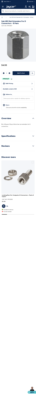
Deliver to (9, 94)
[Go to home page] (11, 6)
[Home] (2, 17)
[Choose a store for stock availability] (18, 106)
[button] (6, 1)
